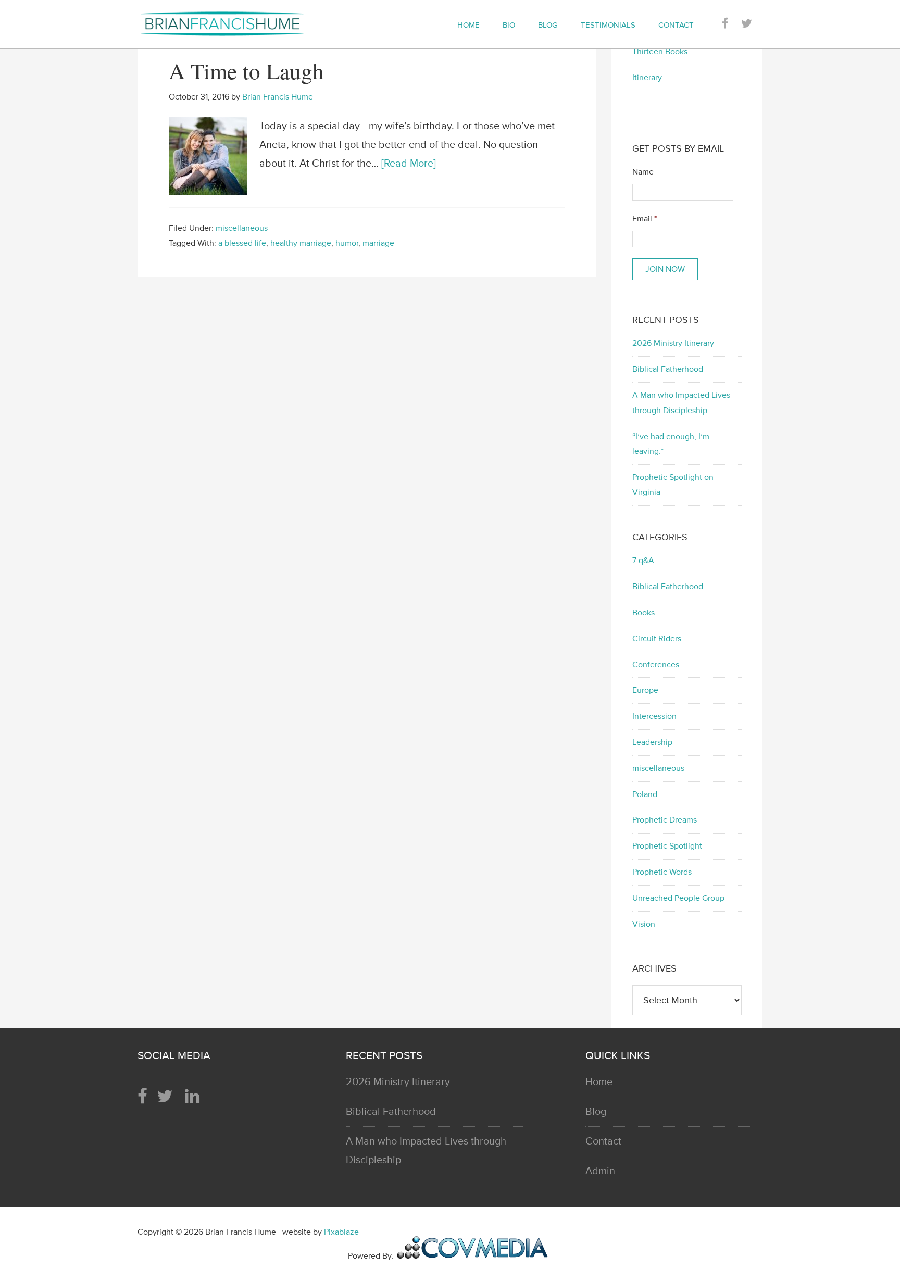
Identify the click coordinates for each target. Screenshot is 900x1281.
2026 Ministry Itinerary (673, 343)
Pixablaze (341, 1232)
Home (598, 1082)
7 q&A (643, 560)
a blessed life (242, 243)
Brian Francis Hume (231, 23)
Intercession (654, 716)
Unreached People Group (678, 898)
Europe (645, 690)
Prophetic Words (662, 872)
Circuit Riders (656, 638)
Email (644, 219)
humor (346, 243)
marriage (378, 243)
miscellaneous (242, 228)
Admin (600, 1171)
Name (643, 172)
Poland (644, 794)
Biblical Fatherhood (667, 369)
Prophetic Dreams (664, 820)
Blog (595, 1111)
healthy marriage (300, 243)
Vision (643, 924)
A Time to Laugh (246, 70)
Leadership (652, 742)
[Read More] (408, 163)
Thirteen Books (660, 51)
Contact (603, 1141)
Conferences (655, 665)
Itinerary (647, 77)
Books (643, 612)
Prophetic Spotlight (667, 846)
